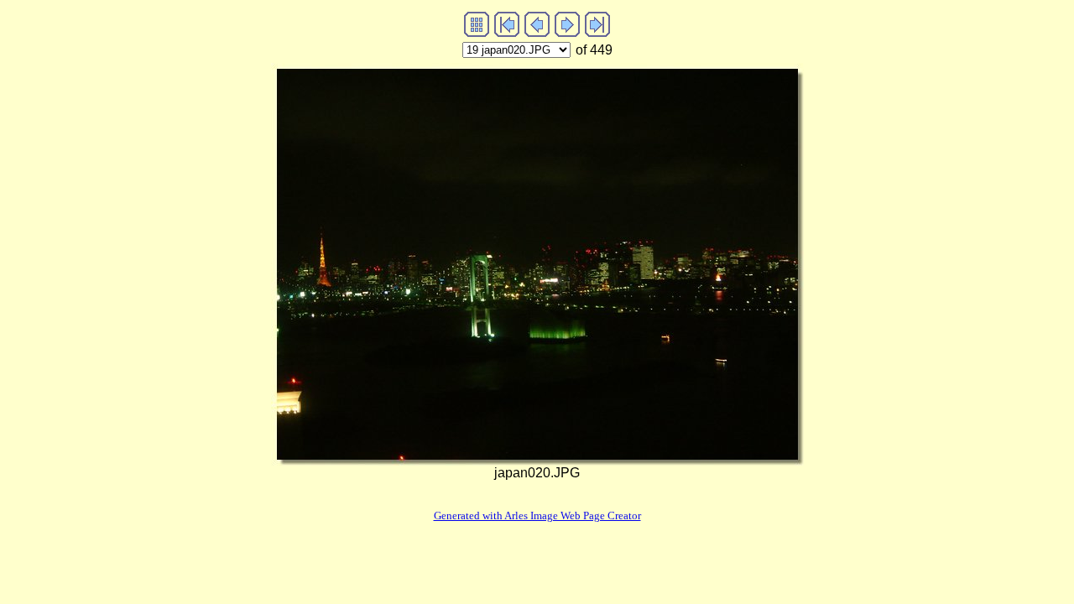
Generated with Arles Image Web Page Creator (537, 515)
